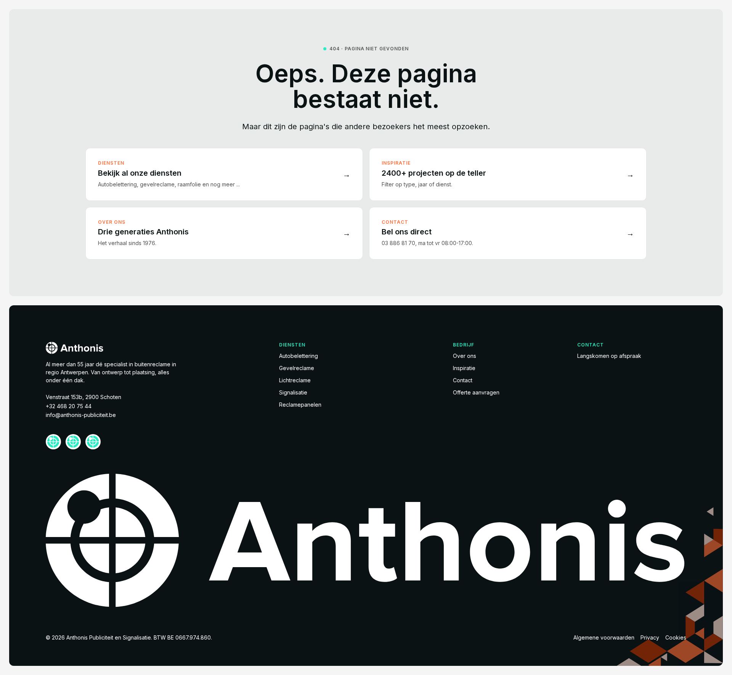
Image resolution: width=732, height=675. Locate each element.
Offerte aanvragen (476, 392)
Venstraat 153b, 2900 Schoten (83, 397)
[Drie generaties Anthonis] (224, 233)
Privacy (649, 637)
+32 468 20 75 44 (69, 406)
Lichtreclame (295, 380)
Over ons (464, 356)
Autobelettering (298, 356)
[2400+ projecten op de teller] (507, 174)
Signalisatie (293, 392)
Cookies (675, 637)
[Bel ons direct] (507, 233)
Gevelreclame (296, 368)
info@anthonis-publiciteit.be (81, 415)
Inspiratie (464, 368)
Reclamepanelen (300, 404)
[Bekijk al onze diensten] (224, 174)
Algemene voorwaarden (603, 637)
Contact (462, 380)
